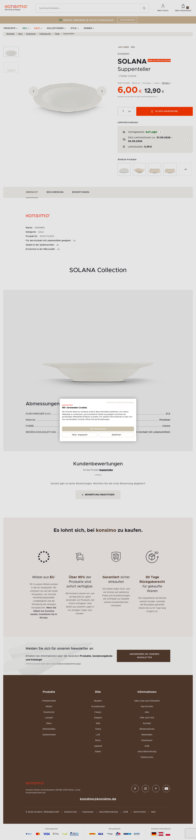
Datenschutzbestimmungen (120, 402)
